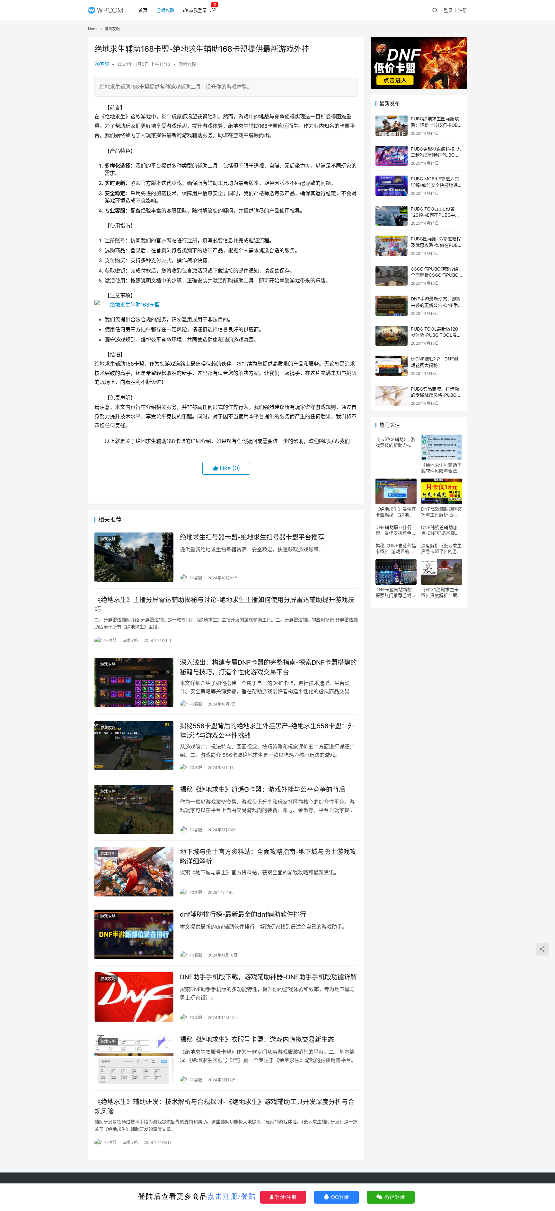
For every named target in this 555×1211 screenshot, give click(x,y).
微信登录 (394, 1197)
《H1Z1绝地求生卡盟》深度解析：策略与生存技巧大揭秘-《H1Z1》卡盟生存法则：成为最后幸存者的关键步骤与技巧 (441, 592)
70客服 (101, 64)
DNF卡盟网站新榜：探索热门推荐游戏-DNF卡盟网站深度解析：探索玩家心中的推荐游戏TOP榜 (395, 592)
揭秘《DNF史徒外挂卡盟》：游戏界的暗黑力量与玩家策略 (395, 548)
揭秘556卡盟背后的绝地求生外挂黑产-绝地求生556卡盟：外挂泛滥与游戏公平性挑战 (267, 730)
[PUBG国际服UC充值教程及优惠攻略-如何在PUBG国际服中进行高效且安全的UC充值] (391, 246)
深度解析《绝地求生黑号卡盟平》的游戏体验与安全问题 (441, 548)
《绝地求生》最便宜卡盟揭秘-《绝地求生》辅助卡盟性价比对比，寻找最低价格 (395, 512)
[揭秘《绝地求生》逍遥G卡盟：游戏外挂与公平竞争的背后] (133, 809)
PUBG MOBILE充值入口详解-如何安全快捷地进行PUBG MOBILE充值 (436, 185)
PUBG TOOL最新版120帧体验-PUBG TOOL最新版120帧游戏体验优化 (436, 335)
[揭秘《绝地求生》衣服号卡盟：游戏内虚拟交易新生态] (133, 1059)
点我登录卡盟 (202, 10)
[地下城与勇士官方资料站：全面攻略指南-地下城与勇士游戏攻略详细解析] (133, 871)
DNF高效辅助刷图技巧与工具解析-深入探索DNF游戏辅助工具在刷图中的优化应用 (441, 512)
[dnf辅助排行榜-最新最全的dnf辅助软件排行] (133, 934)
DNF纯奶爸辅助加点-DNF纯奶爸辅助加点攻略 (440, 530)
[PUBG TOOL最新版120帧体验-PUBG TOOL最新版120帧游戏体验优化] (391, 336)
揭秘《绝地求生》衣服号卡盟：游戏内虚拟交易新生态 (257, 1039)
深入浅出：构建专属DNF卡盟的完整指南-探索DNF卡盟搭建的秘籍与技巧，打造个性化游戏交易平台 (268, 667)
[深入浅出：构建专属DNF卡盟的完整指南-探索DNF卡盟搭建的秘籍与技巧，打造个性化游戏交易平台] (133, 682)
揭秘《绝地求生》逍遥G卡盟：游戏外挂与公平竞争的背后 (262, 789)
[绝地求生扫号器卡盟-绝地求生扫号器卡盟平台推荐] (133, 557)
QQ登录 (339, 1197)
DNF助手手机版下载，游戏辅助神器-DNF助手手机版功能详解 (268, 977)
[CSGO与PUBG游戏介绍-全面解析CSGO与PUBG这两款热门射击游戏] (391, 276)
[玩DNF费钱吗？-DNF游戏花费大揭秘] (391, 366)
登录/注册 (284, 1197)
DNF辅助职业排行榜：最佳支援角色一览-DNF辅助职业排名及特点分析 (395, 530)
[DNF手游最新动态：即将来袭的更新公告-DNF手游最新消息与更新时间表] (391, 306)
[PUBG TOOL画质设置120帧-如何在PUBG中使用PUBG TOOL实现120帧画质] (391, 216)
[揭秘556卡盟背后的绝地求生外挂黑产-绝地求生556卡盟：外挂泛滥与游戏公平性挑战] (133, 746)
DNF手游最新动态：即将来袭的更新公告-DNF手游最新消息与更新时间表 (436, 305)
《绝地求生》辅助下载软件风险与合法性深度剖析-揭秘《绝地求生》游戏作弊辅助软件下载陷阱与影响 (441, 468)
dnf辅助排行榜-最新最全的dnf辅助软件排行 (243, 914)
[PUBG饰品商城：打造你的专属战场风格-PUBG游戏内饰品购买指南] (391, 396)
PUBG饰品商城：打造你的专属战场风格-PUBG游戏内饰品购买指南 (436, 395)
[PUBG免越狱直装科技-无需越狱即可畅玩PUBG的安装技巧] (391, 156)
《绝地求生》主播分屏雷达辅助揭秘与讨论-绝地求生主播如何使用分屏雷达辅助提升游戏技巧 (224, 604)
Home (93, 28)
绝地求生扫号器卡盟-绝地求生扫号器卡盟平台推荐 (252, 537)
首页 (142, 10)
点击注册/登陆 (231, 1196)
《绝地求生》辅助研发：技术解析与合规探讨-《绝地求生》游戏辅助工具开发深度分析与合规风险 (224, 1106)
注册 (462, 10)
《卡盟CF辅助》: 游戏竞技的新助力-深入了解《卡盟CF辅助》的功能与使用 (395, 442)
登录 (448, 10)
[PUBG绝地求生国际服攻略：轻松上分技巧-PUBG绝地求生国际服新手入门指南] (391, 126)
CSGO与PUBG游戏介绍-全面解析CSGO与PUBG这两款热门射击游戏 (435, 275)
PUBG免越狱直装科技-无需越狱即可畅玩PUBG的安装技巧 (436, 155)
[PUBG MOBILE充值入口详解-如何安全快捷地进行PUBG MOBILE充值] (391, 186)
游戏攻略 (165, 10)
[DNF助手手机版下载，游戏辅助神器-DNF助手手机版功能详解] (133, 997)
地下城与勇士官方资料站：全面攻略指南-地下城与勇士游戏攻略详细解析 (268, 856)
